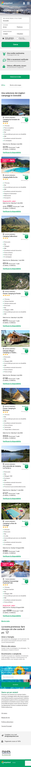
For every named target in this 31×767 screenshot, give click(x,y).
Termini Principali (6, 726)
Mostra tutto (5, 621)
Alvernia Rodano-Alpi (23, 6)
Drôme (2, 7)
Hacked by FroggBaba (5, 6)
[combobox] (15, 21)
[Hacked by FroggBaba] (6, 3)
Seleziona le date (15, 77)
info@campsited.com (12, 736)
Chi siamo (4, 713)
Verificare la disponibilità (12, 152)
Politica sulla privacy (7, 722)
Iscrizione (15, 684)
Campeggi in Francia (14, 6)
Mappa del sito (5, 717)
